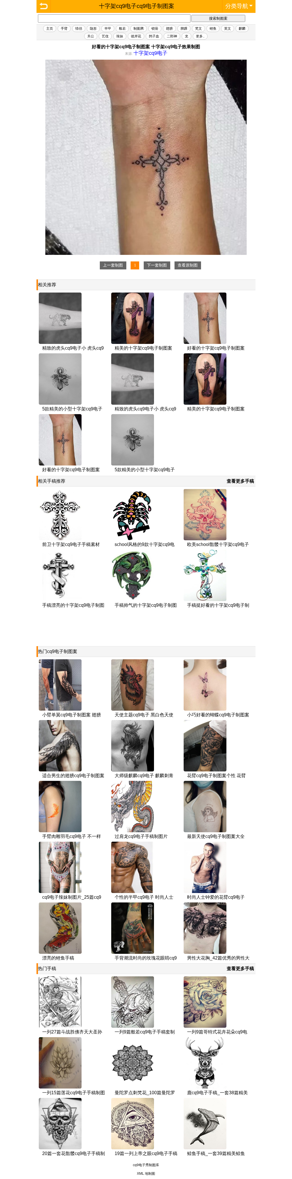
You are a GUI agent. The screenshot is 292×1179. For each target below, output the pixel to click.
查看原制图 (188, 265)
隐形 (93, 29)
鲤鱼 (213, 29)
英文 (227, 29)
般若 (122, 29)
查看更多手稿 (240, 481)
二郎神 (172, 36)
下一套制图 (157, 265)
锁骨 (154, 29)
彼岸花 (136, 36)
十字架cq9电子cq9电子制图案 (43, 6)
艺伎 (105, 36)
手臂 (64, 29)
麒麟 (242, 29)
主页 (49, 29)
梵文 (198, 29)
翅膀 (169, 29)
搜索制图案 (218, 18)
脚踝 (184, 29)
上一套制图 (113, 265)
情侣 (78, 29)
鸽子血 (154, 36)
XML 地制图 (146, 1174)
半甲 (107, 29)
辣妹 (119, 36)
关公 (90, 36)
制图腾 (138, 29)
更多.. (200, 36)
